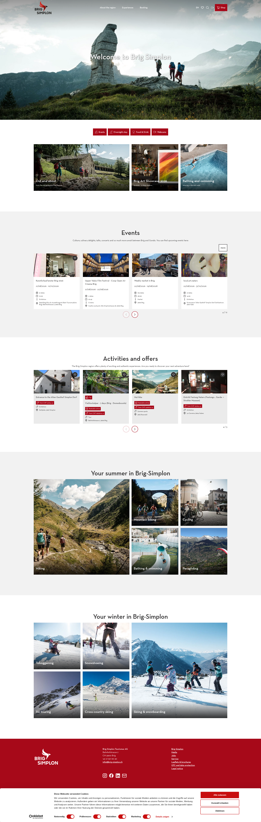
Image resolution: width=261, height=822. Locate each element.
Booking (143, 7)
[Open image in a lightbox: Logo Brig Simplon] (46, 756)
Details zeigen (162, 816)
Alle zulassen (220, 795)
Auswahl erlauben (219, 803)
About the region (108, 7)
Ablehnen (219, 811)
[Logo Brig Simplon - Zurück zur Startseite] (43, 7)
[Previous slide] (126, 314)
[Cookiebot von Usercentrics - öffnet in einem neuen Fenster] (36, 817)
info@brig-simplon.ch (112, 762)
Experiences (127, 7)
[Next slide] (135, 314)
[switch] (97, 816)
